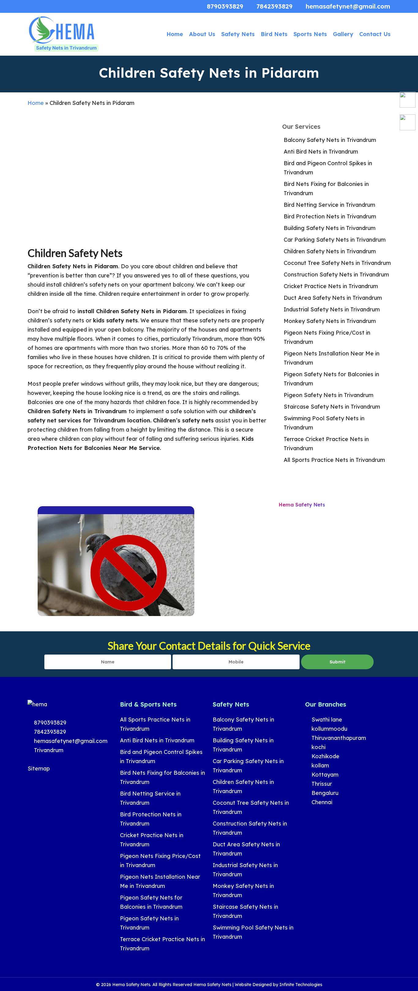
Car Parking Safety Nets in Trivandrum (335, 239)
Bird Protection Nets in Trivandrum (330, 216)
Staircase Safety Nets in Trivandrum (332, 406)
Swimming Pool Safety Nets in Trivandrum (324, 423)
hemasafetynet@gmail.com (69, 740)
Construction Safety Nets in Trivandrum (336, 274)
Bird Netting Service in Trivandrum (329, 204)
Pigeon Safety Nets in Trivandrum (328, 395)
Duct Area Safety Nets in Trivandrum (333, 297)
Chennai (321, 802)
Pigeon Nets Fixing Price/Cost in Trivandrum (327, 337)
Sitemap (39, 768)
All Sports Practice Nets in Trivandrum (334, 459)
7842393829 (49, 731)
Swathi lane (326, 719)
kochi (318, 747)
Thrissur (321, 783)
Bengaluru (324, 792)
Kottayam (324, 774)
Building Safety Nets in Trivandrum (329, 228)
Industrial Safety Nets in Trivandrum (332, 309)
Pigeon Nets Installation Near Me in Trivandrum (331, 358)
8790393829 (49, 722)
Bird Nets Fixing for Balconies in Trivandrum (326, 188)
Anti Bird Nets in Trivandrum (321, 151)
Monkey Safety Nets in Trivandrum (330, 321)
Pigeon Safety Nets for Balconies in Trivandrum (331, 379)
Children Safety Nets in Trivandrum (330, 251)
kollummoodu (328, 728)
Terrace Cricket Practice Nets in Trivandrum (326, 444)
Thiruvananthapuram (338, 737)
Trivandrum (47, 750)
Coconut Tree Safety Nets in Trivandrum (337, 262)
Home (36, 102)
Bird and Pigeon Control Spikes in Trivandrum (328, 168)
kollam (319, 765)
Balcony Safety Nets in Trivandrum (330, 139)
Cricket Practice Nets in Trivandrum (331, 286)
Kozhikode (324, 756)
